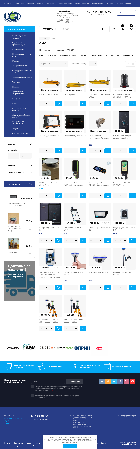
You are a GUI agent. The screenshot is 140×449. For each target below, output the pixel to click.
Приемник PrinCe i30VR (98, 273)
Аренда (40, 3)
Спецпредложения (125, 56)
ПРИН (41, 56)
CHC (105, 56)
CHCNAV (112, 56)
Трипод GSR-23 (13, 252)
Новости (30, 3)
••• (135, 3)
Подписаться (74, 381)
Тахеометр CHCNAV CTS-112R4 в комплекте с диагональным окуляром (49, 275)
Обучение (50, 3)
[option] (13, 348)
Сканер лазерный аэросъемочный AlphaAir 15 (99, 138)
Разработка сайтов (128, 443)
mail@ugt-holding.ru (128, 416)
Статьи (110, 3)
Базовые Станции (123, 3)
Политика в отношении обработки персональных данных (14, 420)
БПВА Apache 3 (70, 95)
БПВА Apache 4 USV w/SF (49, 95)
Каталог (7, 3)
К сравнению (42, 73)
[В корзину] (30, 204)
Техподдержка (98, 3)
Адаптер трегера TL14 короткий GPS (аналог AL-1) (16, 228)
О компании (19, 3)
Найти (102, 29)
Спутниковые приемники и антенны (74, 56)
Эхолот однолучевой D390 (50, 136)
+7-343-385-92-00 (101, 11)
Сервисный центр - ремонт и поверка (73, 3)
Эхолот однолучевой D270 (75, 136)
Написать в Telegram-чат (32, 446)
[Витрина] (133, 63)
